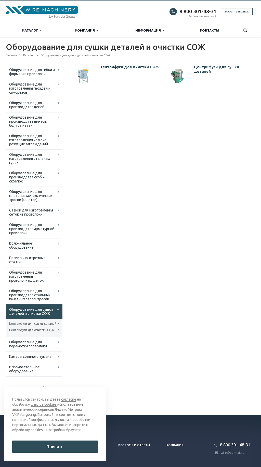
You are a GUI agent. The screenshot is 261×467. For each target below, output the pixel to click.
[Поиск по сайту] (245, 30)
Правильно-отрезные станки (27, 260)
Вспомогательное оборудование (24, 369)
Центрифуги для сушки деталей (32, 323)
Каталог (31, 30)
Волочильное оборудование (21, 245)
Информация (148, 30)
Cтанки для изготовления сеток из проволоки (31, 212)
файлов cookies (44, 404)
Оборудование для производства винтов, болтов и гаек (28, 121)
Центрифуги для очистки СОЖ (31, 330)
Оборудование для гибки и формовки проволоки (32, 72)
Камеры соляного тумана (30, 357)
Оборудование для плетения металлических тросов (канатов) (31, 196)
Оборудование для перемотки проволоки (28, 344)
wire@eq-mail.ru (232, 452)
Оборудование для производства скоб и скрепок (27, 177)
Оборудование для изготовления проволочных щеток (26, 276)
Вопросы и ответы (134, 445)
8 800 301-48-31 (197, 11)
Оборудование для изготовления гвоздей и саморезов (29, 88)
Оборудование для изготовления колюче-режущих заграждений (28, 140)
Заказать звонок (237, 11)
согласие (68, 399)
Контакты (209, 30)
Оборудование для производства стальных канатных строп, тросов (29, 295)
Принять (54, 446)
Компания (85, 30)
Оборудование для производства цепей (26, 105)
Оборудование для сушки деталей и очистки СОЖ (31, 311)
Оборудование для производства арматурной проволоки (31, 229)
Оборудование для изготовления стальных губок (29, 158)
